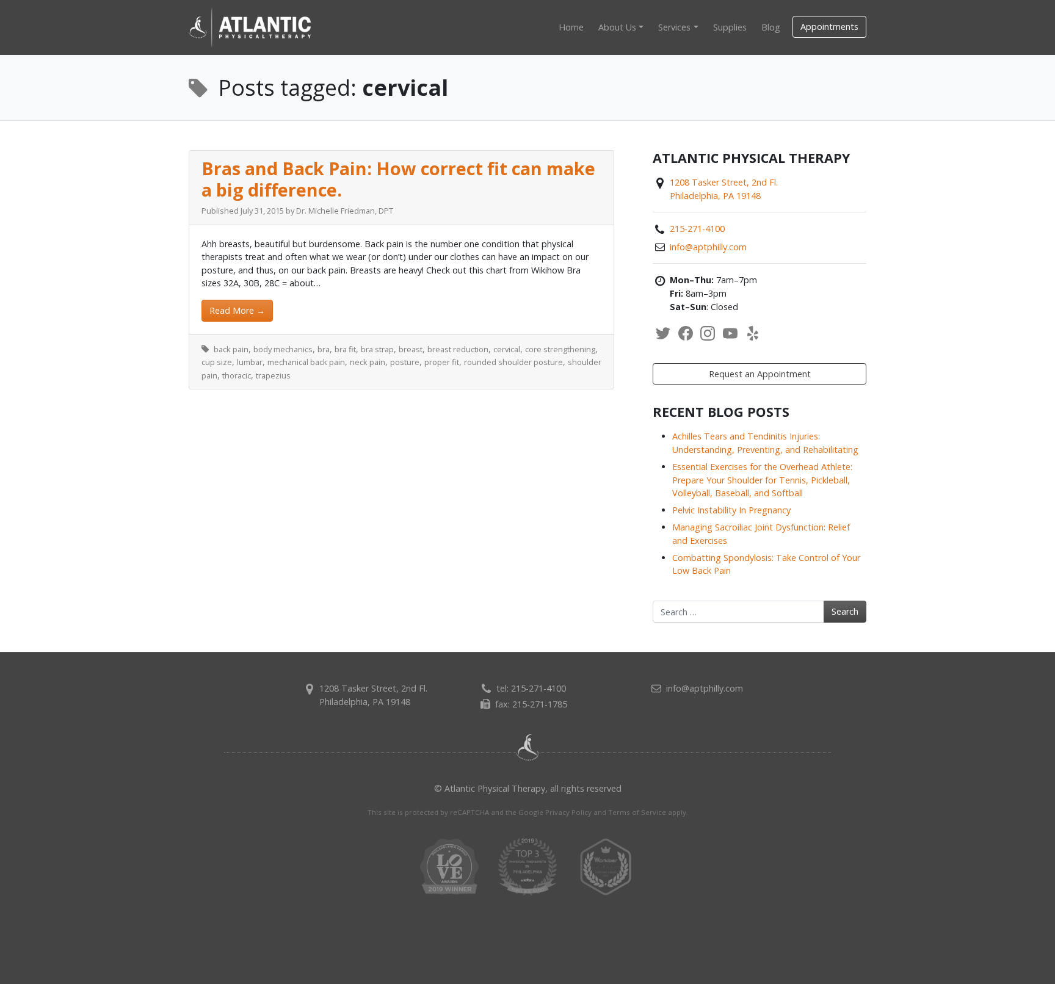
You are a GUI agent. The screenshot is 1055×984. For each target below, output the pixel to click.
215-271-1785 (539, 704)
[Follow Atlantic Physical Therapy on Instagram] (708, 333)
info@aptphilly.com (708, 247)
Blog (770, 27)
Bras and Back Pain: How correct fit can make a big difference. (398, 178)
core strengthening (560, 349)
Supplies (730, 27)
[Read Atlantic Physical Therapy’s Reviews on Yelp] (752, 333)
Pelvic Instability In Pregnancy (731, 510)
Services (674, 27)
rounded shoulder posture (513, 361)
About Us (617, 27)
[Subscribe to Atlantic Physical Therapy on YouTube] (730, 333)
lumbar (250, 361)
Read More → (237, 310)
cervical (506, 349)
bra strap (377, 349)
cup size (216, 361)
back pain (231, 349)
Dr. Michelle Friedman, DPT (344, 210)
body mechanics (283, 349)
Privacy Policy (568, 812)
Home (571, 27)
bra (323, 349)
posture (404, 361)
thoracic (236, 375)
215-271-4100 (697, 228)
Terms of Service (637, 812)
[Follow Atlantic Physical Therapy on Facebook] (685, 333)
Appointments (829, 26)
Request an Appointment (760, 374)
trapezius (273, 375)
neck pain (367, 361)
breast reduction (457, 349)
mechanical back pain (306, 361)
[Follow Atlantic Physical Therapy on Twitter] (663, 333)
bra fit (345, 349)
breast (410, 349)
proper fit (441, 361)
